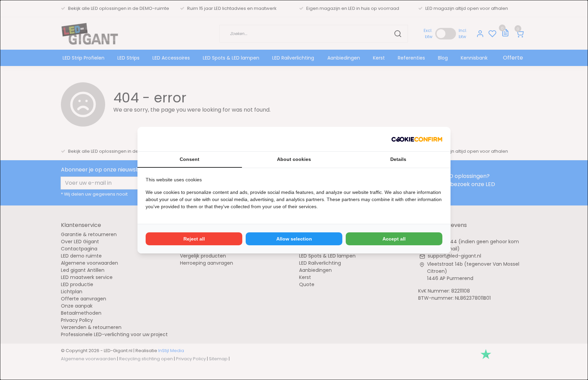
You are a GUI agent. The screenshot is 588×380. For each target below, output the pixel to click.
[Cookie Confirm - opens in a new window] (416, 139)
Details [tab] (398, 159)
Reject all (194, 239)
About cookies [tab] (294, 159)
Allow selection (294, 239)
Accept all (394, 239)
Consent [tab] (189, 159)
